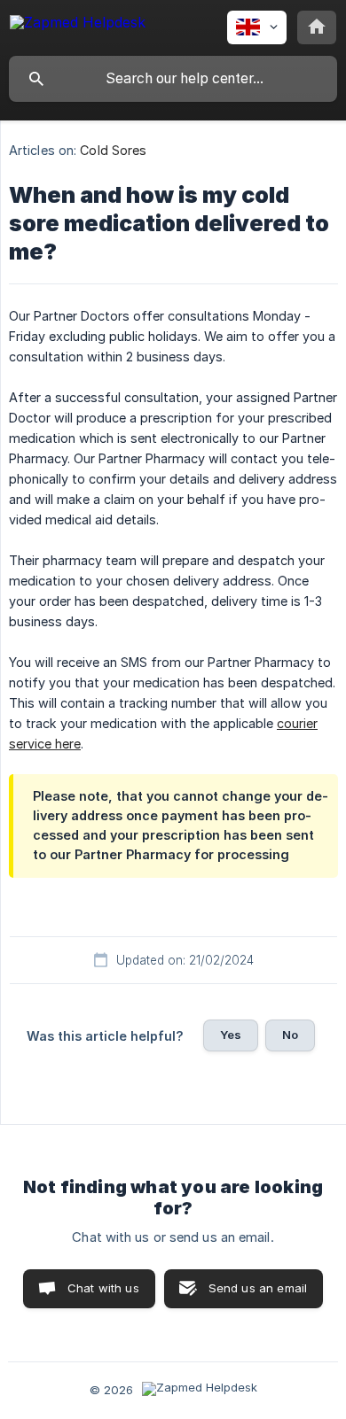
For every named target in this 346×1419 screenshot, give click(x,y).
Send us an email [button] (257, 1288)
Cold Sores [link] (113, 150)
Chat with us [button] (103, 1288)
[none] (77, 25)
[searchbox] (173, 79)
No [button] (290, 1034)
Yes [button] (230, 1034)
